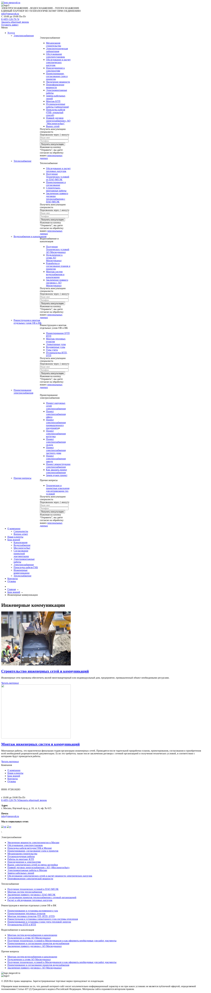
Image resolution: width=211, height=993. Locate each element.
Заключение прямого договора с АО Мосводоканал (57, 283)
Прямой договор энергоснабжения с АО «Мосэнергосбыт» (38, 867)
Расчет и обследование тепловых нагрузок (29, 900)
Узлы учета (52, 350)
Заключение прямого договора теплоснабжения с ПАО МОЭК (57, 197)
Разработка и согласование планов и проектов (58, 266)
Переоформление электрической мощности (30, 878)
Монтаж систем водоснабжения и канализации (55, 274)
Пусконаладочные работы (21, 856)
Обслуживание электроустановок (55, 55)
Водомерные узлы (55, 347)
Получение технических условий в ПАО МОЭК (33, 889)
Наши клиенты (15, 773)
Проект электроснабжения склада (56, 442)
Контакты (12, 778)
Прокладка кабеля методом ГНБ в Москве (29, 848)
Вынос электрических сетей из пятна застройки (32, 864)
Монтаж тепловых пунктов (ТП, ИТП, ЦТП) (31, 916)
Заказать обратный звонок (15, 22)
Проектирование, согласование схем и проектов (57, 76)
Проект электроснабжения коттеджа (56, 434)
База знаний (13, 776)
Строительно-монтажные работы (56, 189)
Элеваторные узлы (56, 344)
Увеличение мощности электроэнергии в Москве (33, 842)
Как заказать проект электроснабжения (56, 471)
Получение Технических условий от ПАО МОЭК (57, 177)
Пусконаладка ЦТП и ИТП (21, 924)
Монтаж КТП (53, 101)
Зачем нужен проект (56, 475)
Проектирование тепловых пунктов (26, 913)
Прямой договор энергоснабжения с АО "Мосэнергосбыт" (58, 121)
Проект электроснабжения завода (56, 459)
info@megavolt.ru (10, 13)
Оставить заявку (10, 24)
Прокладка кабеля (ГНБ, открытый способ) (55, 112)
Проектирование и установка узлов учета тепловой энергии (39, 921)
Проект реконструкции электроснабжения (58, 465)
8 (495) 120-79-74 (10, 800)
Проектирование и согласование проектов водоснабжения (38, 943)
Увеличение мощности (58, 82)
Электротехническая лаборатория (57, 50)
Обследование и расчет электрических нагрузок (58, 62)
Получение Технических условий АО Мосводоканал (57, 249)
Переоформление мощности (55, 86)
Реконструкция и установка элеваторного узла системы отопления (42, 919)
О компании (13, 770)
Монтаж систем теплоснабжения (24, 892)
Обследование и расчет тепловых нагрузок (58, 169)
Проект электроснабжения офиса (56, 414)
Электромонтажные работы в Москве (27, 870)
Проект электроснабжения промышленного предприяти (56, 423)
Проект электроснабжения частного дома (56, 450)
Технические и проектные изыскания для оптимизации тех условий (57, 489)
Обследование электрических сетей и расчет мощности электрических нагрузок (49, 876)
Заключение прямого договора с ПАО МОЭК (31, 894)
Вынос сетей (52, 126)
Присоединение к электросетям (55, 69)
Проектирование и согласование (56, 183)
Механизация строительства (53, 44)
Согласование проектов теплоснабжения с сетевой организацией (41, 897)
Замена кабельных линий (20, 873)
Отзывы (11, 781)
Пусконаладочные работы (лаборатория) (57, 105)
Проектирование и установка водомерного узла (32, 910)
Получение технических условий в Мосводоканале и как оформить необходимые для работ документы (61, 940)
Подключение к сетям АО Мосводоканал (54, 258)
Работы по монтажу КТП (20, 859)
